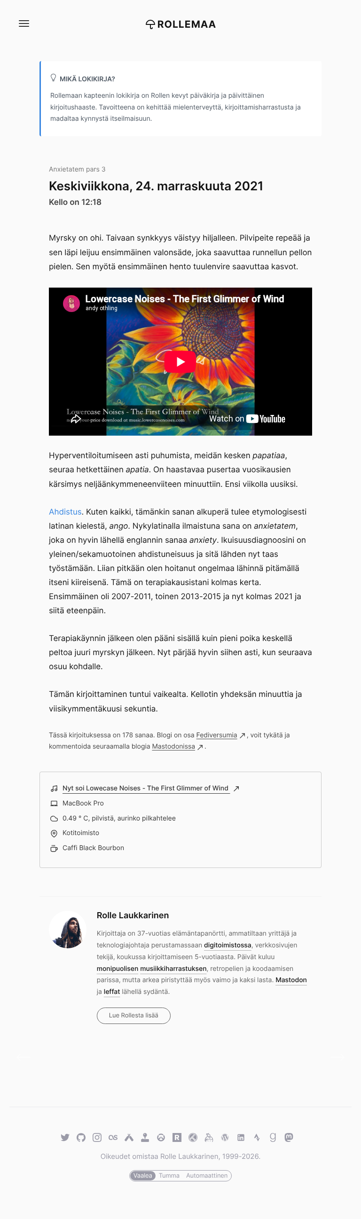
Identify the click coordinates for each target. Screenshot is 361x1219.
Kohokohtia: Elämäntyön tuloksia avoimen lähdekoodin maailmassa (27, 1057)
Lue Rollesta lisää (133, 1015)
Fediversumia (216, 735)
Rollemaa (187, 25)
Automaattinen (207, 1176)
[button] (23, 24)
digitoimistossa (227, 945)
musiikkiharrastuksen (173, 969)
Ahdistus (65, 512)
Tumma (169, 1176)
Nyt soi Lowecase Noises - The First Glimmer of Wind (146, 788)
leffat (112, 992)
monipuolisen (118, 969)
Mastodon (291, 980)
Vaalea (142, 1176)
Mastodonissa (173, 746)
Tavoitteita (334, 1057)
